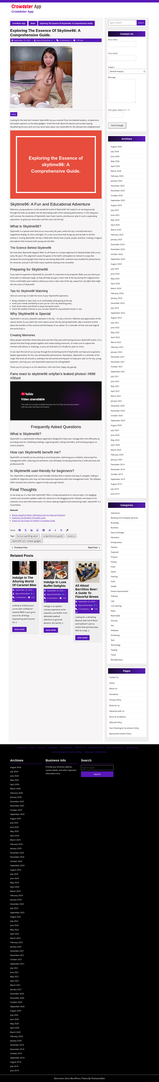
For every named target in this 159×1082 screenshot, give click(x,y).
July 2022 (115, 322)
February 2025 (117, 234)
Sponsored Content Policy (120, 733)
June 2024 (115, 274)
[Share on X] (25, 530)
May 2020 (115, 440)
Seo (112, 625)
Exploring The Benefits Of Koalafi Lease (28, 518)
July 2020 (115, 430)
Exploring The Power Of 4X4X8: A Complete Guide (33, 520)
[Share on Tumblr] (55, 530)
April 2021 (115, 391)
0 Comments (21, 597)
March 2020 (116, 450)
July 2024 (115, 269)
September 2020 (118, 420)
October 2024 (117, 254)
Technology (115, 645)
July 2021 (115, 376)
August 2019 (116, 484)
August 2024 (116, 264)
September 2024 (118, 259)
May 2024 (115, 278)
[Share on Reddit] (49, 530)
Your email (112, 53)
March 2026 (116, 171)
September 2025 (118, 200)
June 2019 (115, 494)
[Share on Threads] (61, 530)
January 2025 (116, 239)
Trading (114, 650)
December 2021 (118, 357)
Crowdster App (22, 11)
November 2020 (118, 410)
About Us (113, 688)
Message (112, 77)
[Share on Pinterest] (43, 530)
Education (115, 537)
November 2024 (118, 249)
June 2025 (115, 215)
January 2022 (116, 352)
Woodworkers (117, 659)
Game (113, 571)
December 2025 (118, 185)
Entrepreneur (116, 542)
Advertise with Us (116, 711)
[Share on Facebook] (19, 530)
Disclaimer (113, 694)
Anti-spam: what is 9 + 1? (119, 110)
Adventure (115, 513)
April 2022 (115, 337)
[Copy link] (67, 530)
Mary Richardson (44, 40)
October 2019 (117, 474)
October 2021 (117, 366)
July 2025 (115, 210)
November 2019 (118, 469)
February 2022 (117, 347)
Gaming (114, 576)
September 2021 (118, 371)
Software (114, 630)
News (33, 23)
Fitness (114, 562)
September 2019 (118, 479)
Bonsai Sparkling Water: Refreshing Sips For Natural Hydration (38, 515)
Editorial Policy (115, 722)
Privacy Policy (115, 700)
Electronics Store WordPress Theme (71, 1078)
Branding (115, 522)
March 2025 (116, 229)
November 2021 (118, 362)
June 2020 (115, 435)
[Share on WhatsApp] (37, 530)
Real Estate (115, 615)
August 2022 (116, 317)
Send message (117, 125)
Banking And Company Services (124, 518)
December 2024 (118, 244)
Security (114, 620)
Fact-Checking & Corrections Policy (124, 728)
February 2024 (117, 293)
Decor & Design (117, 532)
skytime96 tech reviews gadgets (26, 541)
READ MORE (20, 630)
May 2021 (115, 386)
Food (113, 566)
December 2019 (118, 464)
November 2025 (118, 190)
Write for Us (114, 705)
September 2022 (118, 313)
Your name (112, 39)
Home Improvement (119, 591)
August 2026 (116, 146)
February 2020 (117, 454)
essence (71, 536)
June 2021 (115, 381)
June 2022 (115, 327)
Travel (113, 654)
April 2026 (115, 166)
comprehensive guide (53, 536)
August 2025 (116, 205)
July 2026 (115, 151)
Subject (111, 67)
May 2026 (115, 161)
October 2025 (117, 195)
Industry (114, 596)
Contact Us (114, 677)
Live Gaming (116, 606)
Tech (113, 640)
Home (112, 683)
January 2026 (116, 181)
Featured (114, 552)
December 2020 (118, 405)
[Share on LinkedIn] (31, 530)
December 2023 (118, 303)
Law (112, 601)
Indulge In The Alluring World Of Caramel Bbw (24, 581)
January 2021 (116, 401)
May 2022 (115, 332)
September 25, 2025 (24, 590)
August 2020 (116, 425)
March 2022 (116, 342)
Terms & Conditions (117, 717)
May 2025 (115, 220)
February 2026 (117, 176)
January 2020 (116, 459)
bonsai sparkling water (27, 536)
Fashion (114, 547)
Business (114, 527)
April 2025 (115, 225)
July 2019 (115, 489)
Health (113, 586)
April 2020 (115, 445)
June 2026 (115, 156)
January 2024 (116, 298)
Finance (114, 557)
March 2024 (116, 288)
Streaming (115, 635)
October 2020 (117, 415)
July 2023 (115, 308)
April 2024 (115, 283)
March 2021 (116, 396)
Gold (113, 581)
